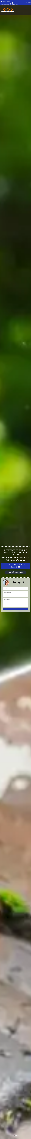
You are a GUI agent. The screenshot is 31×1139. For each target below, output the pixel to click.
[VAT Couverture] (8, 10)
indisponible (6, 2)
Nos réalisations (15, 572)
